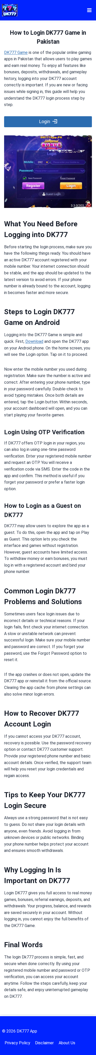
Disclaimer (44, 1042)
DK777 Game (16, 52)
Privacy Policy (17, 1042)
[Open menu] (89, 10)
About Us (67, 1042)
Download (34, 341)
